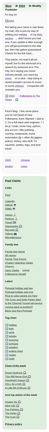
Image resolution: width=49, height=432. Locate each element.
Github (9, 205)
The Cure (10, 417)
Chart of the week (15, 365)
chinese (19, 86)
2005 (8, 160)
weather (13, 347)
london (9, 166)
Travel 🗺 (10, 222)
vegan (12, 355)
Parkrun (9, 218)
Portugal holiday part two (19, 288)
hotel (11, 358)
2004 (22, 5)
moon (24, 166)
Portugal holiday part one (19, 292)
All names (10, 255)
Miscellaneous (13, 237)
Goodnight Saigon (15, 380)
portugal (13, 343)
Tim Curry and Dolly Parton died (23, 299)
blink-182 (10, 405)
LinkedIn (10, 201)
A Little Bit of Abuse (16, 388)
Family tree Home (15, 251)
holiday (13, 325)
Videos (9, 233)
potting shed (16, 351)
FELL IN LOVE (13, 384)
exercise (13, 340)
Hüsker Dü (11, 402)
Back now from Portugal (18, 310)
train (11, 328)
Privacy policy (13, 424)
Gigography (11, 226)
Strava (8, 215)
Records (10, 230)
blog (24, 34)
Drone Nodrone (13, 372)
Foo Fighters (12, 409)
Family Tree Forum (15, 259)
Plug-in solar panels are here (21, 295)
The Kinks (10, 413)
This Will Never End (16, 376)
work (11, 332)
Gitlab (8, 208)
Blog (8, 5)
